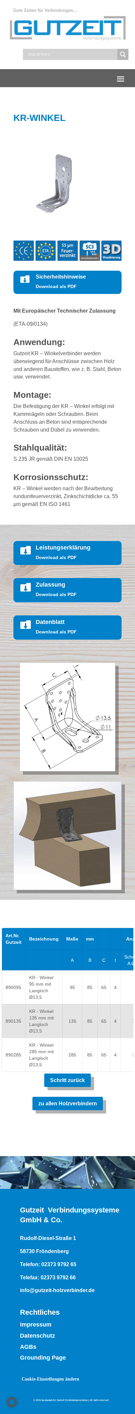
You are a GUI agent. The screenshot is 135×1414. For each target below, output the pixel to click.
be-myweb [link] (47, 1400)
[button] (120, 78)
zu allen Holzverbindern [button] (67, 1103)
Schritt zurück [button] (67, 1080)
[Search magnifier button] (122, 54)
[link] (67, 769)
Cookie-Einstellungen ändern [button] (50, 1379)
